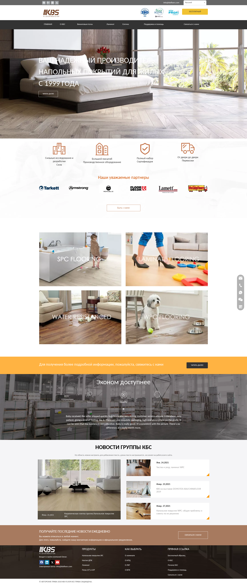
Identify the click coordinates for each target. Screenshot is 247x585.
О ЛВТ (127, 565)
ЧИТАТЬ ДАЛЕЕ (48, 94)
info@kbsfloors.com (171, 3)
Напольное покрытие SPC (92, 556)
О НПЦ (128, 560)
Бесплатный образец (176, 556)
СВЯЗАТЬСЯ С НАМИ (193, 535)
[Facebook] (44, 3)
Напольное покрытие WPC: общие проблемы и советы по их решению (179, 512)
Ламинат (85, 565)
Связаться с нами (175, 575)
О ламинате (130, 556)
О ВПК (127, 570)
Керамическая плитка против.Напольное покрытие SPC (89, 515)
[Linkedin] (52, 3)
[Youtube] (57, 562)
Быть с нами (123, 208)
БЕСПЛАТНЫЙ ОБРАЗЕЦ (195, 13)
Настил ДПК (87, 560)
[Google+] (48, 3)
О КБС (170, 560)
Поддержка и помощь (177, 570)
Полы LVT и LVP (88, 570)
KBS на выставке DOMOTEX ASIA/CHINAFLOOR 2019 (178, 490)
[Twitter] (57, 3)
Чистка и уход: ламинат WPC (170, 467)
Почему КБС (173, 565)
